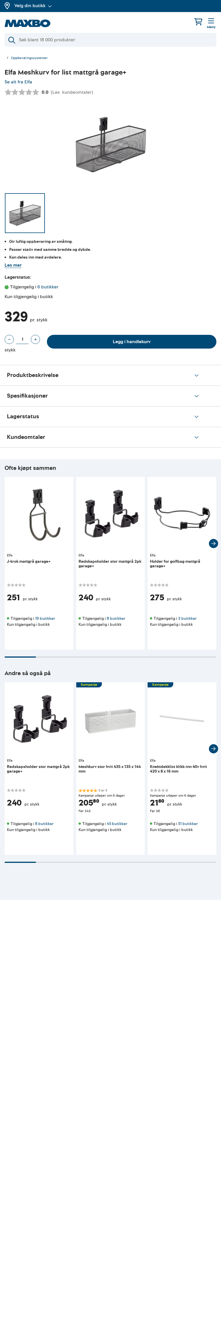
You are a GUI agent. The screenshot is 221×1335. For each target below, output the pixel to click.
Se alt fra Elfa (18, 82)
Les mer (13, 265)
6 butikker (47, 287)
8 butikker (116, 618)
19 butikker (45, 618)
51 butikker (188, 823)
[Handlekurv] (198, 22)
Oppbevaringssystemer (29, 58)
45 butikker (117, 823)
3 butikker (187, 618)
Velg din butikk (29, 6)
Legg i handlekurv (131, 342)
